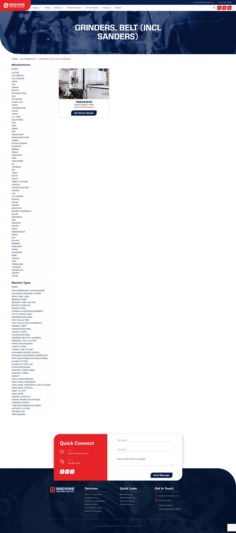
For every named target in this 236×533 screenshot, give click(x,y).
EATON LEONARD (19, 143)
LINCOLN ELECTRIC (20, 187)
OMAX (14, 229)
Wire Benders (18, 414)
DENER (15, 128)
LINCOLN (16, 184)
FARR (14, 158)
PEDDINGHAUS (18, 232)
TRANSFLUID (17, 270)
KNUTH (15, 179)
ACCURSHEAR (18, 78)
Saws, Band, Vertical (22, 388)
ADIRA (14, 81)
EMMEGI (15, 149)
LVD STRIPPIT (17, 196)
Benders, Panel (19, 299)
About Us (107, 8)
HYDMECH (16, 167)
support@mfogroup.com (203, 2)
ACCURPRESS (18, 75)
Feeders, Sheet (19, 326)
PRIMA (14, 235)
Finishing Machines (21, 329)
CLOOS (15, 111)
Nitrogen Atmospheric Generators (30, 355)
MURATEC (16, 223)
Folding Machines (21, 335)
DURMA (15, 140)
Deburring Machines (22, 317)
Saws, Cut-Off (19, 391)
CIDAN (14, 105)
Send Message (162, 475)
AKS (13, 84)
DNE (13, 131)
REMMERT (16, 243)
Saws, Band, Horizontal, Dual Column (31, 385)
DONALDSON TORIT (20, 137)
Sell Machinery (126, 494)
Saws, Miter (17, 394)
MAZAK (15, 202)
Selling (47, 8)
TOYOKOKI (16, 267)
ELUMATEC (17, 146)
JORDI (14, 173)
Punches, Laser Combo (23, 370)
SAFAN (15, 249)
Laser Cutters (19, 346)
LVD (13, 193)
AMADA (15, 87)
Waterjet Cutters (21, 408)
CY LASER (16, 117)
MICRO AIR (16, 208)
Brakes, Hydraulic (21, 305)
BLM (13, 96)
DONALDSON (17, 134)
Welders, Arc (18, 411)
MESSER (15, 205)
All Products (28, 59)
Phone (71, 460)
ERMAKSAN (17, 155)
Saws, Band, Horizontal (24, 382)
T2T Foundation (92, 8)
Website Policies (127, 504)
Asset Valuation (91, 498)
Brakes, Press (19, 308)
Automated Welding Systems (26, 293)
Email (70, 450)
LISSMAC (16, 190)
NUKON (15, 226)
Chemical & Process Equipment (27, 311)
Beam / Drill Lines (20, 296)
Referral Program (74, 8)
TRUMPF (15, 273)
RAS (13, 237)
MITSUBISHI (17, 217)
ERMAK (15, 152)
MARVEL (15, 199)
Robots (15, 376)
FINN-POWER (17, 161)
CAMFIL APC (17, 102)
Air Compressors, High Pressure (28, 290)
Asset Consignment (93, 494)
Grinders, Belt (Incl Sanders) (26, 338)
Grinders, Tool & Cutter (24, 340)
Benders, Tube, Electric (24, 302)
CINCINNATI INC (19, 108)
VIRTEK (15, 276)
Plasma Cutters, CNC (22, 364)
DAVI (14, 123)
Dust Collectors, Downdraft (27, 323)
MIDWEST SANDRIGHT (21, 211)
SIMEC (14, 255)
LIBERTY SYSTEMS (20, 181)
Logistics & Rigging (93, 511)
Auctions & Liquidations (95, 501)
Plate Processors (21, 367)
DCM (14, 126)
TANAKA (15, 258)
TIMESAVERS (17, 264)
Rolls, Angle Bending (22, 379)
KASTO (15, 176)
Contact (118, 8)
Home (15, 59)
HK (13, 164)
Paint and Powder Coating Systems (30, 358)
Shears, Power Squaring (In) (26, 399)
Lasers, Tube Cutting (22, 349)
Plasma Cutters (20, 361)
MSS (13, 220)
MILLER (15, 214)
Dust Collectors (20, 320)
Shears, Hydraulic (21, 396)
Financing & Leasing (93, 507)
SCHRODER (17, 252)
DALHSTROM (17, 120)
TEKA (14, 261)
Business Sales (91, 504)
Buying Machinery (127, 498)
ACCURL (15, 72)
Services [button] (58, 8)
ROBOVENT (17, 246)
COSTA (15, 114)
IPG (13, 170)
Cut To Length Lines (22, 314)
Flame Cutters (19, 332)
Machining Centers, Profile (26, 352)
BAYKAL (15, 90)
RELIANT (15, 240)
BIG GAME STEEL (19, 93)
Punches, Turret (20, 373)
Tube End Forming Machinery (26, 405)
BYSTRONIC (17, 99)
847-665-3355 (225, 2)
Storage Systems (20, 402)
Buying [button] (36, 8)
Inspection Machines (22, 343)
